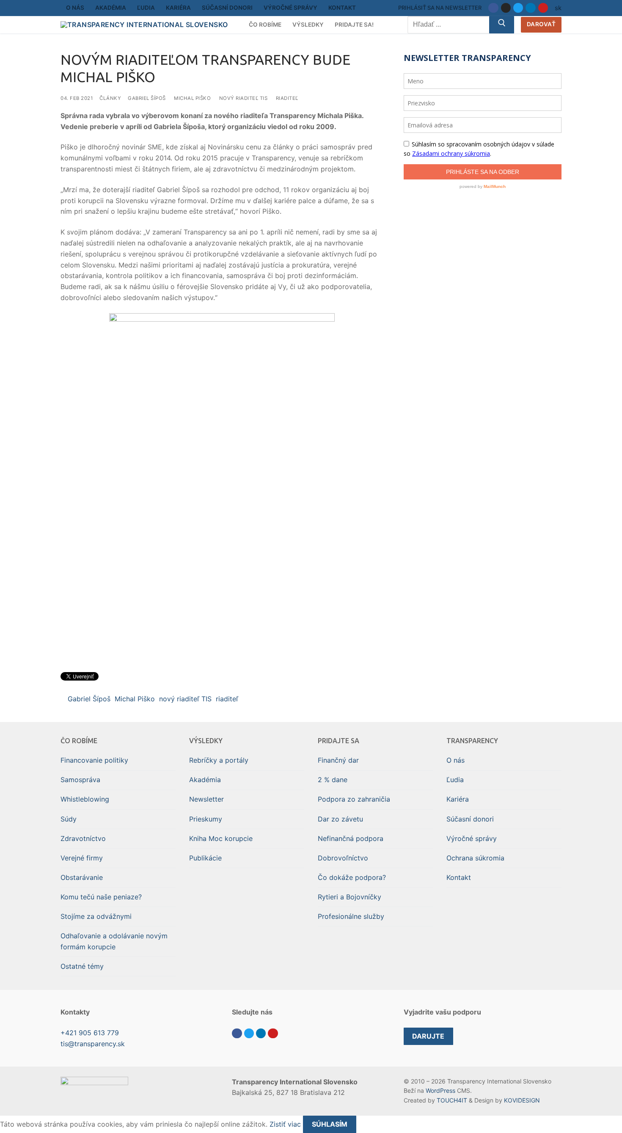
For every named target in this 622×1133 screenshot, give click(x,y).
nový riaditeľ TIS (243, 98)
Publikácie (205, 858)
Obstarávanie (82, 877)
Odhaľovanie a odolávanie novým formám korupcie (114, 941)
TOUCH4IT (452, 1100)
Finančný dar (338, 760)
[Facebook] (493, 8)
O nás (455, 760)
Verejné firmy (82, 858)
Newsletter (206, 799)
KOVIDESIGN (522, 1100)
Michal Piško (192, 98)
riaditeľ (287, 98)
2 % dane (332, 779)
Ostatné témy (82, 966)
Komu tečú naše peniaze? (101, 897)
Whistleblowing (85, 799)
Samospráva (80, 779)
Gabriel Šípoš (147, 98)
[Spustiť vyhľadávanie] (502, 25)
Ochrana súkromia (475, 858)
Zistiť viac (285, 1124)
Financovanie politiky (94, 760)
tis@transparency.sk (93, 1043)
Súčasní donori (470, 819)
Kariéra (457, 799)
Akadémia (205, 779)
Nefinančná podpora (350, 838)
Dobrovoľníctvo (343, 858)
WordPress (440, 1090)
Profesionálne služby (351, 916)
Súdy (69, 819)
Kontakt (458, 877)
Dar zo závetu (340, 819)
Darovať (541, 24)
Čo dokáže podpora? (352, 877)
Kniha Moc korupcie (221, 838)
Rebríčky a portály (218, 760)
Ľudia (455, 779)
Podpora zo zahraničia (354, 799)
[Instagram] (506, 8)
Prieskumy (205, 819)
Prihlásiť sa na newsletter (440, 7)
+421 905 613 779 (90, 1032)
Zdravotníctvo (83, 838)
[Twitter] (518, 8)
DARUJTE (428, 1036)
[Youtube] (543, 8)
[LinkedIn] (530, 8)
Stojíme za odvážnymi (96, 916)
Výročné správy (471, 838)
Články (110, 98)
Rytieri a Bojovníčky (349, 897)
